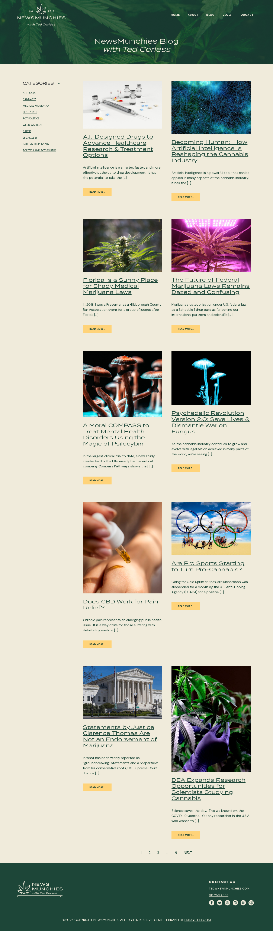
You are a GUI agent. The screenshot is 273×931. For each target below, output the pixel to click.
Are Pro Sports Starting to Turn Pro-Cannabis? (207, 566)
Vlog (226, 15)
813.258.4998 (218, 895)
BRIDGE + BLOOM (197, 920)
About (193, 15)
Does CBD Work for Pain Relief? (120, 604)
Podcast (246, 15)
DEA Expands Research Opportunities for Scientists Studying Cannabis (208, 789)
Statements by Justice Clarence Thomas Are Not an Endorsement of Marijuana (120, 736)
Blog (210, 15)
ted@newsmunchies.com (229, 888)
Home (175, 15)
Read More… (97, 480)
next (188, 852)
